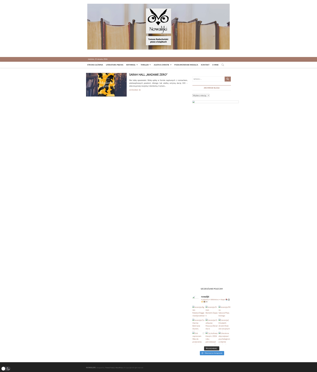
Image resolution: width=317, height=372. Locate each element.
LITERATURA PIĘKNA (114, 65)
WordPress (119, 368)
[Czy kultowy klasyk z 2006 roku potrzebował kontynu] (212, 338)
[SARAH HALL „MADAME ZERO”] (106, 85)
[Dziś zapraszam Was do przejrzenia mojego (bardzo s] (198, 338)
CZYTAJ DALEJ (137, 90)
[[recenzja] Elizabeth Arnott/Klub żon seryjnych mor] (225, 325)
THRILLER (145, 65)
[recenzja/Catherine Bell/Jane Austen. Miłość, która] (198, 325)
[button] (6, 369)
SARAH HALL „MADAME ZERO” (148, 74)
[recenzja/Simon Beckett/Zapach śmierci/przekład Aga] (212, 312)
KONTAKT (205, 65)
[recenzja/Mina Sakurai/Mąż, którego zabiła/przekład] (225, 312)
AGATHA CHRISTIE (161, 65)
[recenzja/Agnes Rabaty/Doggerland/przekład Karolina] (198, 312)
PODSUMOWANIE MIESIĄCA (186, 65)
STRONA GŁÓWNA (95, 65)
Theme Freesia (110, 368)
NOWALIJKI (91, 367)
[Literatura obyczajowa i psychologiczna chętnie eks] (225, 338)
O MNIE (215, 65)
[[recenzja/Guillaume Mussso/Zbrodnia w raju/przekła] (212, 325)
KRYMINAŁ (131, 65)
